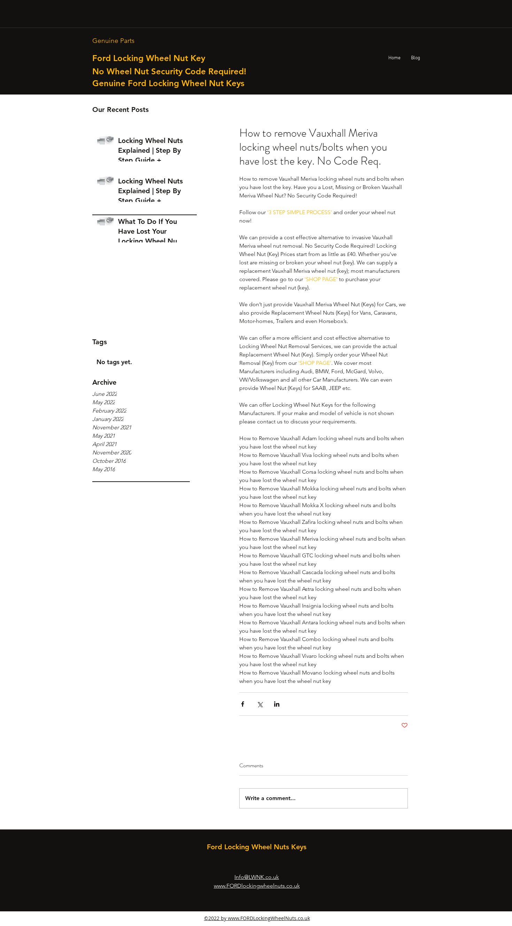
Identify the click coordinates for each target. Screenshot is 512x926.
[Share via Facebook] (242, 704)
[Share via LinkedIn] (276, 704)
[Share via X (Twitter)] (259, 704)
